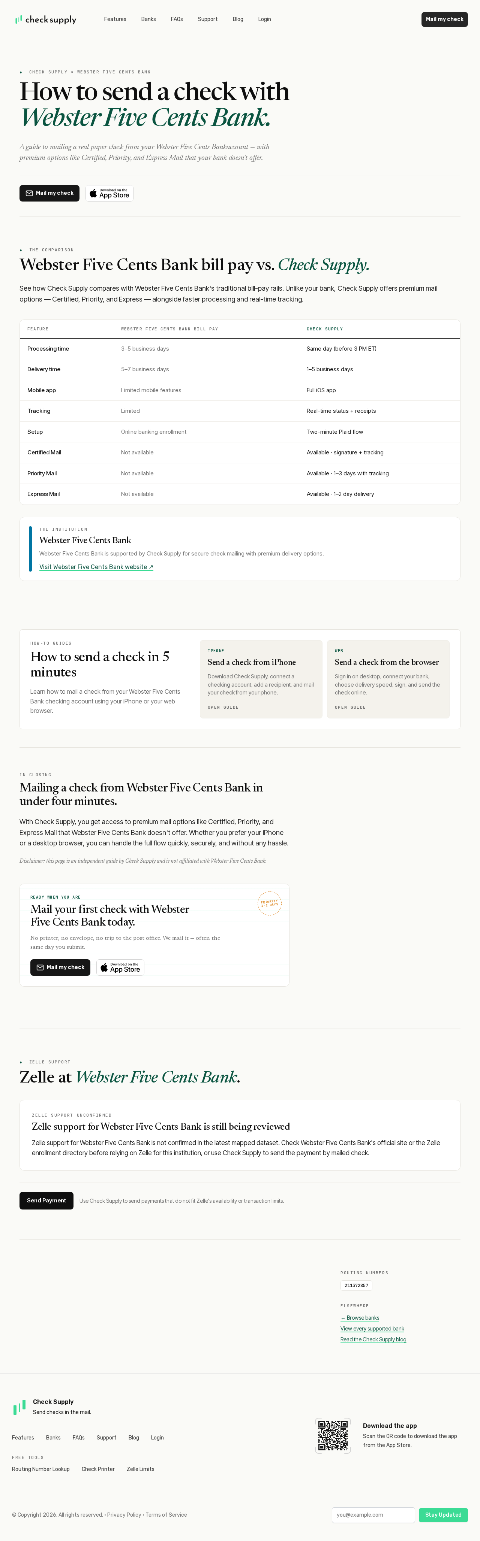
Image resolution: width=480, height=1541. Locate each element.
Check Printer (98, 1469)
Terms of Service (166, 1515)
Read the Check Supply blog (373, 1339)
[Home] (46, 19)
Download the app (390, 1425)
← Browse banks (359, 1317)
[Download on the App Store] (110, 193)
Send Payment (46, 1200)
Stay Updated (443, 1515)
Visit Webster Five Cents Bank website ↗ (96, 566)
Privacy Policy (124, 1515)
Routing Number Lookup (41, 1469)
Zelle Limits (140, 1469)
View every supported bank (372, 1328)
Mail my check (445, 19)
